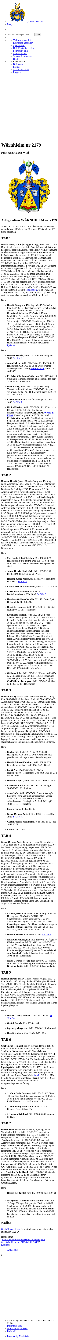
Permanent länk (20, 51)
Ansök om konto (21, 69)
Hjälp (15, 59)
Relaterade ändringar (23, 43)
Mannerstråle (37, 368)
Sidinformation (20, 53)
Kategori (5, 1245)
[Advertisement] (29, 110)
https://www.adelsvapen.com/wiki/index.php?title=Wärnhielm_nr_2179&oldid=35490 (23, 1240)
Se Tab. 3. (22, 581)
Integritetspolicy (14, 1326)
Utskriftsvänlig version (23, 48)
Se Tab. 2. (18, 358)
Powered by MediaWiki (18, 1336)
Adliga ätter (12, 1250)
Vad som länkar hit (22, 40)
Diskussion (18, 64)
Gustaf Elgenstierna (10, 1229)
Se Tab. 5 (46, 934)
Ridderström (31, 290)
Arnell (36, 1075)
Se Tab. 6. (42, 594)
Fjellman (11, 345)
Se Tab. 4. (18, 816)
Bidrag (16, 67)
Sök (38, 35)
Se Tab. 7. (18, 402)
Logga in (17, 72)
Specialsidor (19, 45)
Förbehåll (11, 1331)
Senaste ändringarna (22, 56)
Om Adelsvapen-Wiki (17, 1328)
